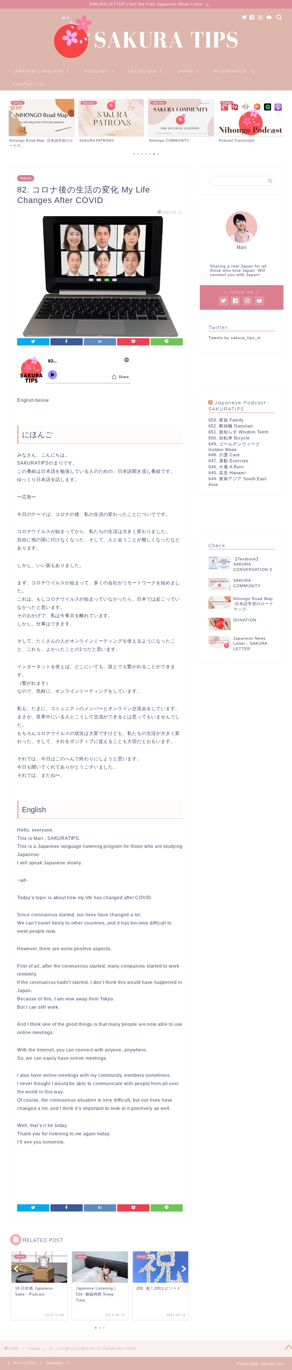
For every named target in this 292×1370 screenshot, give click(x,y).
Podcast (25, 178)
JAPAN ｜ (188, 71)
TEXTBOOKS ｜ (145, 71)
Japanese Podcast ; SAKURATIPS (238, 405)
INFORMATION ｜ (234, 71)
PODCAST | (98, 71)
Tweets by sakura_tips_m (234, 338)
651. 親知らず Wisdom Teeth (238, 431)
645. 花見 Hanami (227, 472)
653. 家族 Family (226, 420)
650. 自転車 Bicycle (229, 437)
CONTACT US (28, 84)
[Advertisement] (241, 371)
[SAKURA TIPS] (145, 58)
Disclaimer (54, 1363)
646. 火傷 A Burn (226, 466)
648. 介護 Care (224, 454)
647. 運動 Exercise (228, 460)
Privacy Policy (25, 1363)
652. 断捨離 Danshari (230, 425)
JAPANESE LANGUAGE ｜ (41, 71)
